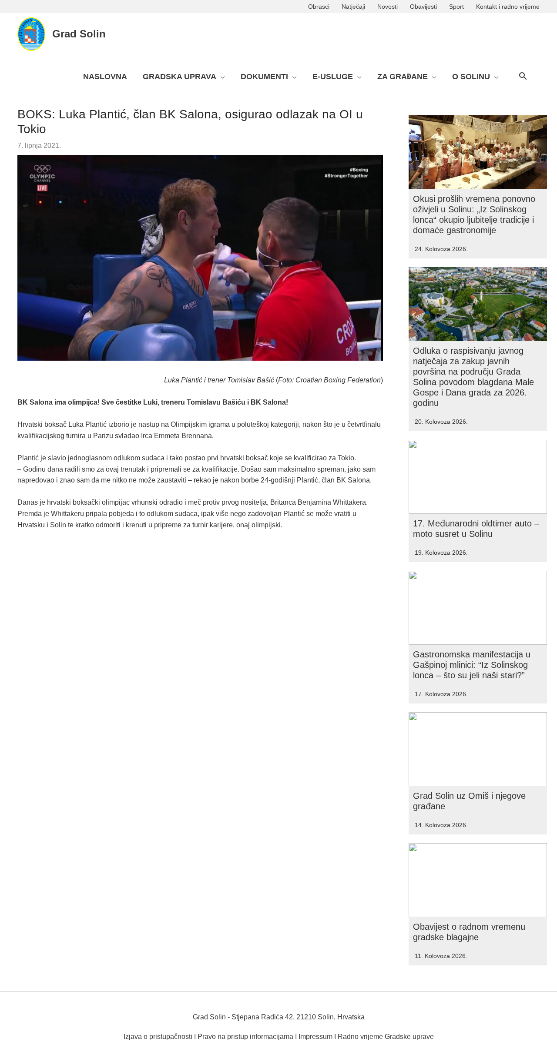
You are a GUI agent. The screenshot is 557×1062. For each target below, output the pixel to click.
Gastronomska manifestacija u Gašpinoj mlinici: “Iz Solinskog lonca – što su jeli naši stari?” (471, 665)
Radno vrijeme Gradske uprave (386, 1036)
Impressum (315, 1036)
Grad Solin (79, 34)
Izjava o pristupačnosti (158, 1036)
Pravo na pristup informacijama (245, 1036)
